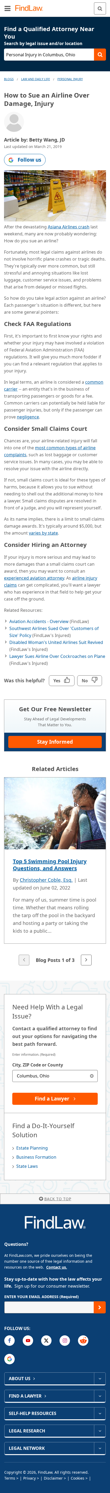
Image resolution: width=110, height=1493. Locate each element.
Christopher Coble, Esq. (46, 880)
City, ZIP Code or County (37, 1065)
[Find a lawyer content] (99, 1396)
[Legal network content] (99, 1448)
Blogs (9, 79)
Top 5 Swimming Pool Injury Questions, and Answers (50, 865)
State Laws (27, 1166)
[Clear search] (92, 1076)
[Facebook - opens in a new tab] (9, 1340)
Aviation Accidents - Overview (39, 621)
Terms (9, 1478)
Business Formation (36, 1157)
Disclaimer (53, 1478)
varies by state (43, 533)
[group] (55, 872)
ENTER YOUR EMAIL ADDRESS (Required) (41, 1296)
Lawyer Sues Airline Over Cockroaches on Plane (57, 656)
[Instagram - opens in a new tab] (65, 1340)
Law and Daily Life (35, 79)
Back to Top (57, 1198)
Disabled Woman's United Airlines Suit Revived (56, 642)
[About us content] (99, 1378)
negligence (28, 417)
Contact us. (56, 1267)
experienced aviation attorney (34, 578)
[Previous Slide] (24, 960)
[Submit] (100, 1307)
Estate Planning (32, 1148)
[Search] (100, 8)
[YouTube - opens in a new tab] (28, 1340)
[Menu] (7, 8)
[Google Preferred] (9, 1359)
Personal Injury (70, 79)
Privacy (29, 1478)
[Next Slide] (86, 960)
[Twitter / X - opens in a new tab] (46, 1340)
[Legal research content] (99, 1431)
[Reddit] (83, 1340)
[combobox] (55, 1076)
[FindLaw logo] (31, 8)
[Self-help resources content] (99, 1413)
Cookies (77, 1478)
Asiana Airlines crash (68, 227)
